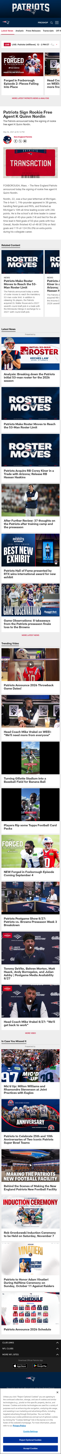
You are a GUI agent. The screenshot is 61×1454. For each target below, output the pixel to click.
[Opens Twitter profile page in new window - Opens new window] (20, 141)
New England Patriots (23, 137)
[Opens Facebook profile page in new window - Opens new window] (15, 141)
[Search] (51, 23)
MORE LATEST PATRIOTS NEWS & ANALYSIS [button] (30, 98)
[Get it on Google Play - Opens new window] (40, 1367)
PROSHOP (43, 22)
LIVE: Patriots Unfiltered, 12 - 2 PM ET (30, 44)
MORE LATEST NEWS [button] (30, 635)
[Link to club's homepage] (5, 21)
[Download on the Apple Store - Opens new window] (19, 1366)
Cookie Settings (30, 1431)
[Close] (57, 1392)
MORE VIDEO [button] (30, 1033)
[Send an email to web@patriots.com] (25, 141)
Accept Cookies (30, 1448)
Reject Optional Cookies (30, 1440)
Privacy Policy (19, 1425)
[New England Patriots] (30, 1379)
